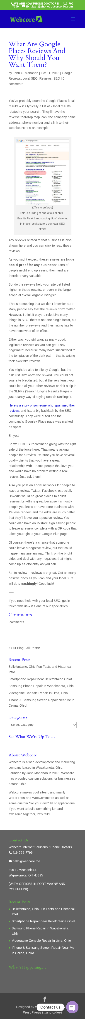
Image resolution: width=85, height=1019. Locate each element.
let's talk (43, 814)
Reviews (45, 78)
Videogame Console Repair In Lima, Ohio (38, 693)
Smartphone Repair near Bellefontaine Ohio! (40, 679)
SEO (56, 78)
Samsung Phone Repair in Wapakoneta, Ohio (41, 686)
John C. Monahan (25, 73)
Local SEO (30, 78)
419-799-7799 (22, 852)
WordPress (32, 1012)
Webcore (42, 1007)
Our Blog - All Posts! (26, 648)
